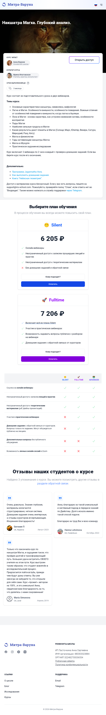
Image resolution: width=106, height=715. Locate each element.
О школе (8, 680)
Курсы (7, 697)
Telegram (59, 686)
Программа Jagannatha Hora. (27, 171)
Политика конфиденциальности (71, 664)
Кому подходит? (53, 277)
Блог (6, 686)
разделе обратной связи (52, 483)
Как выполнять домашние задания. (30, 175)
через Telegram (74, 190)
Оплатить (53, 284)
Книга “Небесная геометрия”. (27, 178)
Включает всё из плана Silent (41, 323)
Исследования (11, 691)
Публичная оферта (65, 661)
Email (58, 680)
